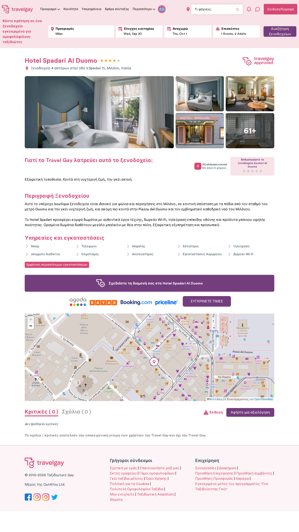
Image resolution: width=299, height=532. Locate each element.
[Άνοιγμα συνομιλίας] (257, 9)
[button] (154, 361)
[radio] (102, 61)
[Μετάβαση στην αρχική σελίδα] (17, 9)
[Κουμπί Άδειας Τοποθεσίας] (188, 9)
